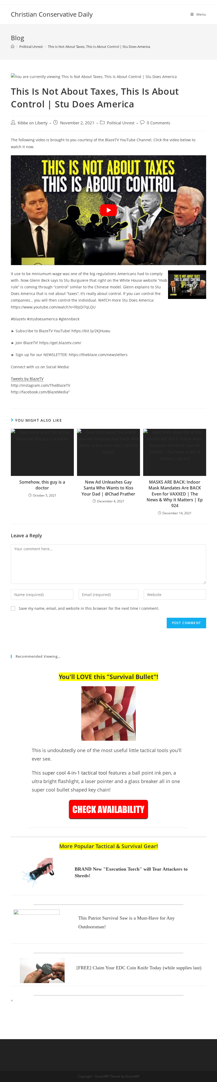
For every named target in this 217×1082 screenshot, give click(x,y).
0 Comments (158, 122)
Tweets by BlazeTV (27, 378)
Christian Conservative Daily (52, 14)
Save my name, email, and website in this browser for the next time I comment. (89, 608)
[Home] (12, 46)
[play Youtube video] (108, 210)
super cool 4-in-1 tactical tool (74, 773)
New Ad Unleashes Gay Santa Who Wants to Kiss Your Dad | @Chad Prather (108, 488)
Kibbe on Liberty (33, 122)
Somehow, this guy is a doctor (42, 485)
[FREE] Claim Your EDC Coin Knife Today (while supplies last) (138, 967)
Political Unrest (120, 122)
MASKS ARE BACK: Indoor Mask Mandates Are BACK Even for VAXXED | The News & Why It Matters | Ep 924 (175, 494)
